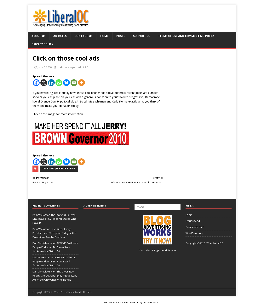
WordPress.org (194, 233)
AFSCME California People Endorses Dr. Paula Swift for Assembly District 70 (55, 247)
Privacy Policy (42, 44)
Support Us (141, 36)
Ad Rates (60, 36)
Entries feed (193, 221)
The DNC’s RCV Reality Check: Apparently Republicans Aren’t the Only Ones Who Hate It (54, 275)
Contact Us (83, 36)
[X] (43, 82)
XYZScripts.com (152, 302)
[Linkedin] (51, 82)
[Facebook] (36, 82)
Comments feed (195, 227)
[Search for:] (158, 207)
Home (104, 36)
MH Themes (84, 292)
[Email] (74, 82)
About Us (38, 36)
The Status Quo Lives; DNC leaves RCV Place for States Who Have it (54, 219)
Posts (120, 36)
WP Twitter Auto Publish (116, 302)
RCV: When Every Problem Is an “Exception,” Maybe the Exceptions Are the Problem (54, 233)
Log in (189, 215)
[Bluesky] (66, 82)
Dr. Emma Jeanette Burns (59, 168)
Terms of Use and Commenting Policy (186, 36)
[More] (81, 82)
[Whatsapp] (58, 82)
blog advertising (148, 250)
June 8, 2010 (45, 67)
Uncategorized (72, 67)
